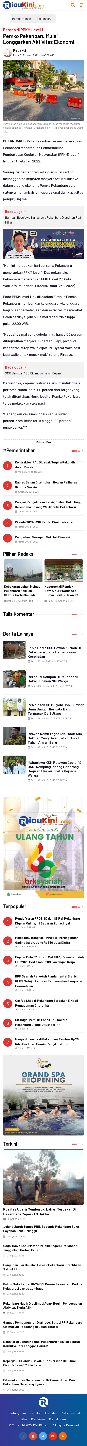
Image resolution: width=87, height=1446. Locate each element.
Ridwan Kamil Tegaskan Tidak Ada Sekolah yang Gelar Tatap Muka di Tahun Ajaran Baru (55, 737)
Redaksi (19, 50)
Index (76, 450)
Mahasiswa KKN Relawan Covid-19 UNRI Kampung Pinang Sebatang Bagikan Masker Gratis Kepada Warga (54, 768)
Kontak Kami (58, 1419)
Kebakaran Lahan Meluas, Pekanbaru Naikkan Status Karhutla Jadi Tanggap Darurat (22, 592)
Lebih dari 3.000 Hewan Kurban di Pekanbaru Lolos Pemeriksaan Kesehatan (54, 652)
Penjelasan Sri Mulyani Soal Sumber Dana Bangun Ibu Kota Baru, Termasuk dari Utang (56, 709)
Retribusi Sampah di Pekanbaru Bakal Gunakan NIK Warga (53, 678)
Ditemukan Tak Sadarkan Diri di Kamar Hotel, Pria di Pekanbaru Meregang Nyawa (40, 1382)
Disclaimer (38, 1419)
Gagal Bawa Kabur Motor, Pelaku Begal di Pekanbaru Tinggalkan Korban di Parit (41, 1248)
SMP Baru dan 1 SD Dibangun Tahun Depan (33, 373)
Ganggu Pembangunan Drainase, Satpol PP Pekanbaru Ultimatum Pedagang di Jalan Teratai (42, 1324)
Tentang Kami (17, 1413)
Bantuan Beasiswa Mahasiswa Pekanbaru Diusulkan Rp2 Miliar (43, 219)
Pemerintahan (21, 18)
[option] (23, 582)
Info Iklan (51, 1413)
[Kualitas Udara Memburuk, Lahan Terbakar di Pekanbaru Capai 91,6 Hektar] (43, 1177)
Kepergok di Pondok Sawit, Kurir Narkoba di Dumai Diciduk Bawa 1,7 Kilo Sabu (61, 592)
